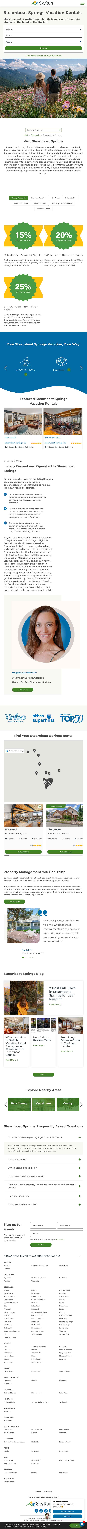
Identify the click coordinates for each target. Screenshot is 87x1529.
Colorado (35, 135)
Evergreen (63, 1299)
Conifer (62, 1293)
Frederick (35, 1302)
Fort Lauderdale (65, 1343)
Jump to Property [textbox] (34, 130)
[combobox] (43, 29)
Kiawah (34, 1426)
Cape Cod (8, 1374)
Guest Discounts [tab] (21, 203)
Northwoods (9, 1475)
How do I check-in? (18, 1189)
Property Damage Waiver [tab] (62, 203)
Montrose (7, 1318)
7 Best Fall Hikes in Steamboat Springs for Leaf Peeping (62, 986)
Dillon (61, 1296)
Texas (6, 1441)
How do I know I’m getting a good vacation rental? (36, 1130)
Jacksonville (36, 1346)
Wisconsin (9, 1472)
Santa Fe (7, 1404)
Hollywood (8, 1346)
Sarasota (62, 1352)
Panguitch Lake (10, 1457)
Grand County (37, 1308)
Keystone (63, 1312)
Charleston (8, 1423)
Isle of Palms (9, 1426)
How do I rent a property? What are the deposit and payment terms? (42, 1179)
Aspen (34, 1283)
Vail (5, 1327)
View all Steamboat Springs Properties (43, 55)
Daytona (7, 1343)
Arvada (6, 1283)
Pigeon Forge (64, 1435)
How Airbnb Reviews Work (42, 1032)
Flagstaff (7, 1259)
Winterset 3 (11, 829)
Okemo (34, 1466)
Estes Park (35, 1299)
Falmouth (63, 1374)
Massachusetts (11, 1371)
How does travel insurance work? (26, 1169)
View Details (23, 852)
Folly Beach (64, 1423)
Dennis (34, 1374)
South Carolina (11, 1420)
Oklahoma (9, 1411)
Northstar (63, 1271)
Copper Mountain (11, 1296)
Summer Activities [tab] (38, 198)
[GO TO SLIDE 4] (33, 951)
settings (43, 1527)
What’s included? (17, 1152)
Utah (6, 1450)
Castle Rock (64, 1290)
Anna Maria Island (38, 1340)
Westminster (36, 1327)
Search (43, 48)
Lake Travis (63, 1444)
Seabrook (63, 1426)
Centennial (8, 1293)
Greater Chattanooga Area (14, 1435)
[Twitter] (41, 1504)
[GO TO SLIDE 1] (23, 951)
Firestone (7, 1302)
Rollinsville (8, 1321)
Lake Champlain (10, 1466)
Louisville (35, 1315)
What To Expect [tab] (39, 203)
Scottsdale (63, 1259)
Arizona (7, 1256)
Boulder (62, 1286)
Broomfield (36, 1290)
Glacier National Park (39, 1395)
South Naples (36, 1355)
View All (43, 1068)
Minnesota (9, 1383)
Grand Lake (8, 1312)
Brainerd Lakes (10, 1386)
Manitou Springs (66, 1315)
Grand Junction (65, 1308)
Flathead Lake (9, 1395)
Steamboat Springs (11, 1324)
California (9, 1268)
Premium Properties (25, 371)
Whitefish (63, 1395)
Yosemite (35, 1274)
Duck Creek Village (67, 1453)
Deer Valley (36, 1453)
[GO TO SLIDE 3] (30, 951)
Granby (7, 1308)
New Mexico (9, 1401)
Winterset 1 (10, 437)
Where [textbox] (9, 29)
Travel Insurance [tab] (43, 209)
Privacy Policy (60, 1232)
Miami (33, 1349)
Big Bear (7, 1271)
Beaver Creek (64, 1283)
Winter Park (64, 1327)
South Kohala (64, 1365)
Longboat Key (65, 1346)
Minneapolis (36, 1386)
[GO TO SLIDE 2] (26, 951)
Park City (35, 1457)
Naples (6, 1352)
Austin (6, 1444)
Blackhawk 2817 (52, 437)
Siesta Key (8, 1355)
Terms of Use (28, 1513)
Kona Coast (36, 1365)
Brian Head (8, 1453)
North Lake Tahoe (38, 1271)
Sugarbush (63, 1466)
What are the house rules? (22, 1197)
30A (5, 1340)
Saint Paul (63, 1386)
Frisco (61, 1302)
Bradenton (63, 1340)
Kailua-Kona (8, 1365)
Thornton (63, 1324)
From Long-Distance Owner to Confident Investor (71, 1035)
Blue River (35, 1286)
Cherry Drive (54, 829)
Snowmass (63, 1321)
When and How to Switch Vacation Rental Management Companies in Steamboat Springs (16, 1039)
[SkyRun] (41, 3)
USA (26, 135)
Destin (34, 1343)
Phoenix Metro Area (39, 1259)
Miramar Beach (65, 1349)
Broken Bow (9, 1414)
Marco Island (9, 1349)
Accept (76, 1526)
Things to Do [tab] (70, 198)
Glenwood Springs (39, 1305)
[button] (59, 771)
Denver (34, 1296)
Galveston (35, 1444)
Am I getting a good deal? (22, 1161)
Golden (62, 1305)
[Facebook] (36, 1504)
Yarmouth (8, 1377)
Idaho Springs (37, 1312)
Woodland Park (10, 1331)
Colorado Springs (38, 1293)
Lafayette (7, 1315)
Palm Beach (36, 1352)
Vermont (8, 1463)
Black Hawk (8, 1286)
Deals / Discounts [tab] (18, 198)
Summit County (37, 1324)
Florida (7, 1337)
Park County (64, 1318)
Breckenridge (9, 1290)
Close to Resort (61, 369)
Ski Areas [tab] (55, 198)
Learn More (14, 902)
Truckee (7, 1274)
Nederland (35, 1318)
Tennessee (8, 1432)
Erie (5, 1299)
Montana (8, 1392)
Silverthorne (36, 1321)
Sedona (7, 1262)
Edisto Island (36, 1423)
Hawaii (7, 1362)
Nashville (35, 1435)
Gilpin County (9, 1305)
